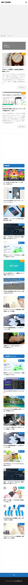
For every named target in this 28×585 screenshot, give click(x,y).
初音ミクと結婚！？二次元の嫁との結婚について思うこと (14, 500)
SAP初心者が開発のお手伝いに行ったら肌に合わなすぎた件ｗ (14, 292)
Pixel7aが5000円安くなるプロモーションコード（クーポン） (14, 201)
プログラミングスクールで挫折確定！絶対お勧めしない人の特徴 (14, 310)
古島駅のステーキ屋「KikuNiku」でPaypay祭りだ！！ (12, 346)
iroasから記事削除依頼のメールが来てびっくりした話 (14, 328)
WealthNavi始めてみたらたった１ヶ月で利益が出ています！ (13, 109)
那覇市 (22, 333)
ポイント (22, 224)
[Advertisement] (14, 20)
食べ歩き (22, 170)
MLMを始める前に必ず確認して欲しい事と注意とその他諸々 (14, 518)
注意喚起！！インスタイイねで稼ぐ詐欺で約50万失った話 (14, 219)
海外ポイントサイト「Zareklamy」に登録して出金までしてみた (14, 255)
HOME (4, 35)
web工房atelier (6, 2)
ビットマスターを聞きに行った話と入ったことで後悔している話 (14, 428)
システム (22, 378)
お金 (24, 53)
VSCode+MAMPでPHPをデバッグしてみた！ (14, 391)
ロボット (10, 35)
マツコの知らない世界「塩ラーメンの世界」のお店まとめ (13, 183)
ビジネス (22, 279)
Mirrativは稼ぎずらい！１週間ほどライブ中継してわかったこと (14, 273)
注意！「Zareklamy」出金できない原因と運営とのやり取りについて (14, 237)
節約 (23, 188)
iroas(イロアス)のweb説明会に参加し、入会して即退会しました (14, 410)
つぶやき (22, 487)
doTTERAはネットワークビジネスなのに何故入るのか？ (14, 464)
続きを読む (21, 87)
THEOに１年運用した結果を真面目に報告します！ (13, 70)
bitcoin (22, 415)
